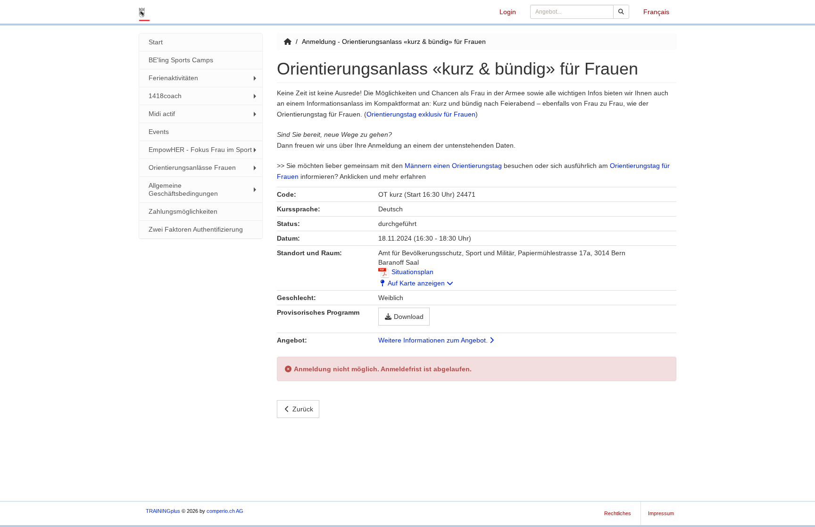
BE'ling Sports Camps (181, 60)
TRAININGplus (163, 511)
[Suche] (621, 12)
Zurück (302, 409)
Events (159, 131)
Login (507, 12)
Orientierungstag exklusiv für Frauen (420, 114)
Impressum (661, 513)
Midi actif (162, 113)
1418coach (165, 96)
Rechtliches (617, 513)
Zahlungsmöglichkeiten (183, 211)
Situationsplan (411, 272)
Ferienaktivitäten (173, 78)
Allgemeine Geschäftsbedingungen (183, 189)
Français (656, 12)
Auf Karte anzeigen (417, 283)
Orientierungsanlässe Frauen (192, 167)
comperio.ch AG (225, 511)
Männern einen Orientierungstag (453, 165)
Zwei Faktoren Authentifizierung (196, 229)
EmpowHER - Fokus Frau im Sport (200, 149)
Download (409, 316)
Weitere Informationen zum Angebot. (434, 340)
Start (156, 42)
